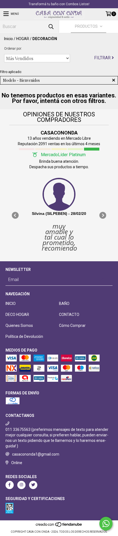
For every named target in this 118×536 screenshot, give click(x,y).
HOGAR (22, 39)
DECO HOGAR (17, 314)
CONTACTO (69, 314)
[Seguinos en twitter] (33, 485)
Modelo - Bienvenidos (21, 80)
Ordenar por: (13, 48)
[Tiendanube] (59, 526)
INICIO (10, 303)
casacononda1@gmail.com (35, 454)
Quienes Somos (19, 325)
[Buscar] (50, 26)
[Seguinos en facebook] (9, 485)
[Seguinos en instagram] (21, 485)
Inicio (8, 39)
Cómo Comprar (72, 325)
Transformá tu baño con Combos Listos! (59, 4)
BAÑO (64, 303)
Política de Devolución (24, 336)
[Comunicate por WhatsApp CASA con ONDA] (106, 524)
